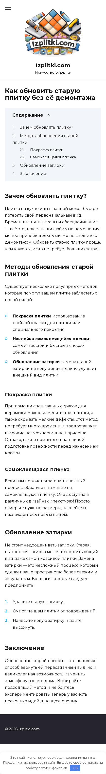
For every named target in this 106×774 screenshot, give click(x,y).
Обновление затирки (42, 165)
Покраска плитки (46, 150)
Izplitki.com (53, 65)
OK (75, 768)
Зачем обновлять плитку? (46, 127)
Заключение (33, 173)
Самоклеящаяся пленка (53, 157)
